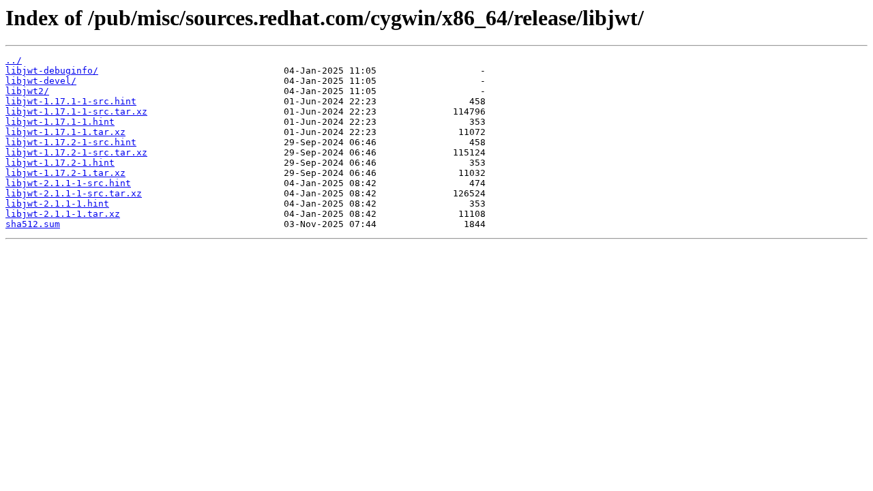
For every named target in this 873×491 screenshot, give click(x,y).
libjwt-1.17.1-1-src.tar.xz (76, 111)
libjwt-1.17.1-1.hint (60, 122)
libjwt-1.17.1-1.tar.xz (65, 132)
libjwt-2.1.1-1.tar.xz (62, 214)
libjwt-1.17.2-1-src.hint (70, 142)
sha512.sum (32, 224)
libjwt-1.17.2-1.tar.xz (65, 173)
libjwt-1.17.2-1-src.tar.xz (76, 152)
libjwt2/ (27, 91)
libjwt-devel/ (40, 81)
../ (13, 60)
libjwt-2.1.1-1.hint (57, 203)
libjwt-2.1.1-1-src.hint (68, 183)
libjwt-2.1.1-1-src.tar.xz (73, 193)
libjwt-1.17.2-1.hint (60, 163)
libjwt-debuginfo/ (51, 70)
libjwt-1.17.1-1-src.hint (70, 101)
